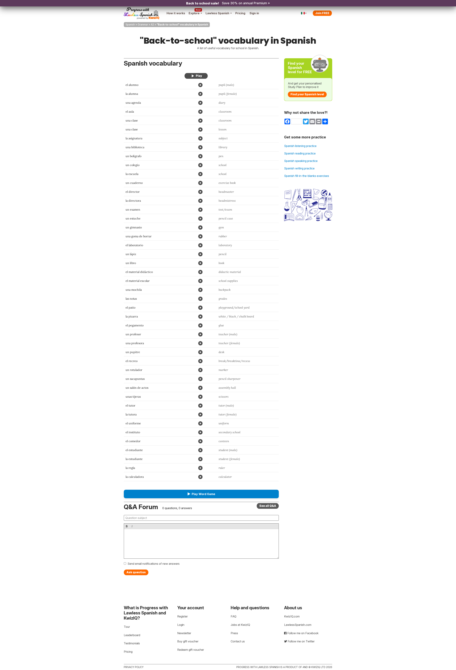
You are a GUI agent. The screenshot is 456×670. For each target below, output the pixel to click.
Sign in (254, 13)
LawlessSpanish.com (297, 625)
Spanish (130, 24)
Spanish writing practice (299, 168)
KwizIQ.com (292, 616)
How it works (176, 13)
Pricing (240, 13)
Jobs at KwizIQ (240, 625)
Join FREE (322, 13)
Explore (194, 13)
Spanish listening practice (300, 146)
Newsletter (184, 633)
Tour (127, 626)
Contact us (238, 641)
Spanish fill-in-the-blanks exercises (306, 176)
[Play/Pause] (196, 76)
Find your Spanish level (307, 94)
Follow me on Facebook (302, 633)
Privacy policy (134, 667)
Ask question (136, 572)
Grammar (143, 24)
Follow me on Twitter (301, 641)
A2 (152, 24)
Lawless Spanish (217, 13)
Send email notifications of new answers (154, 563)
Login (180, 625)
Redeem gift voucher (190, 649)
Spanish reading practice (300, 153)
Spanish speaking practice (301, 161)
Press (234, 633)
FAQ (233, 616)
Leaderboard (132, 635)
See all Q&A (267, 506)
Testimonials (132, 643)
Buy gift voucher (187, 641)
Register (182, 616)
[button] (201, 494)
